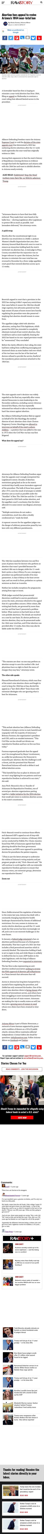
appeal (11, 96)
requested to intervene (32, 961)
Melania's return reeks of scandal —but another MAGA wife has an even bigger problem (27, 1282)
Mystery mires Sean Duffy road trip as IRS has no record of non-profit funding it (27, 1263)
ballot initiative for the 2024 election (26, 794)
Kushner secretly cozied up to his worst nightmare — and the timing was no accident (27, 1250)
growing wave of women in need (24, 1004)
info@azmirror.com (19, 1037)
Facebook (14, 1040)
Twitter (25, 1040)
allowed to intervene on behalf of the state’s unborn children (19, 427)
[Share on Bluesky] (33, 38)
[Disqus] (22, 1153)
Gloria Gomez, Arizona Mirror (20, 22)
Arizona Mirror (8, 1023)
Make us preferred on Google (15, 31)
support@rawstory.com (32, 1056)
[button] (41, 2)
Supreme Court (8, 142)
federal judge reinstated (22, 939)
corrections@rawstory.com (33, 1058)
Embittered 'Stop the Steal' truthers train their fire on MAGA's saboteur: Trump (22, 178)
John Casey (19, 1244)
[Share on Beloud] (39, 38)
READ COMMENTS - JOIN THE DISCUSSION (22, 1069)
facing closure (31, 990)
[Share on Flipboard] (16, 38)
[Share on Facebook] (4, 38)
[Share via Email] (27, 37)
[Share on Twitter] (10, 38)
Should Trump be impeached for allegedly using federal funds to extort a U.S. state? (22, 1110)
